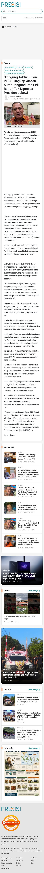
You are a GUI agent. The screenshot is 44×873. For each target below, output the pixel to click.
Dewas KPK (28, 67)
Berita (9, 27)
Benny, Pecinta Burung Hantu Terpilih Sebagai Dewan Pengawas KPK (27, 457)
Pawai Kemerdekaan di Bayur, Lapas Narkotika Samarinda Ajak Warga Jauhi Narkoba (20, 675)
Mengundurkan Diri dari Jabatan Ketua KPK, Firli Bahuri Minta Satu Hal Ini (27, 507)
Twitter (18, 863)
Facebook (19, 858)
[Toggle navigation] (4, 18)
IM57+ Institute (9, 67)
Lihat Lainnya (34, 590)
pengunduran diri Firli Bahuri (14, 70)
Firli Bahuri (19, 67)
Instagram (19, 860)
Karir (32, 863)
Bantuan (33, 858)
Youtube (18, 865)
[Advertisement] (22, 170)
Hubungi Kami (5, 868)
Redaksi (4, 860)
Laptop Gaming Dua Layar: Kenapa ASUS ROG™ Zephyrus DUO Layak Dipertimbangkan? (19, 576)
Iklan (32, 860)
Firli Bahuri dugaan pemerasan (14, 73)
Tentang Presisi (6, 858)
